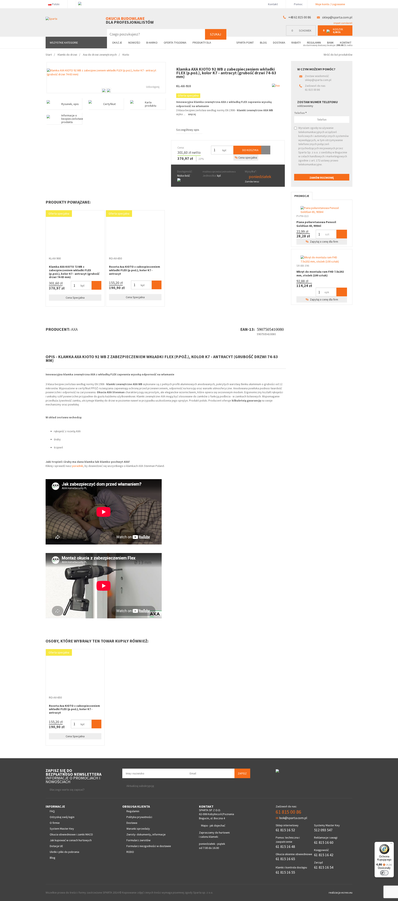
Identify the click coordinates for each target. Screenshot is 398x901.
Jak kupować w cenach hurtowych (71, 840)
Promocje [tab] (301, 196)
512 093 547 (323, 830)
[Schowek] (265, 150)
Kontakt (272, 4)
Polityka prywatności (139, 817)
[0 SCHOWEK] (302, 34)
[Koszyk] (96, 285)
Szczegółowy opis (187, 130)
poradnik (77, 466)
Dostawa (279, 42)
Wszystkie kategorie (64, 42)
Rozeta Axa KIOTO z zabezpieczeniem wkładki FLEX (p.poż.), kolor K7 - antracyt (134, 270)
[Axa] (276, 85)
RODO (130, 852)
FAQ (52, 811)
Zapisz (242, 773)
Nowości (134, 42)
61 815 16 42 (323, 854)
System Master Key (62, 828)
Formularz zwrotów (138, 840)
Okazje (117, 42)
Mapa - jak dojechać (213, 825)
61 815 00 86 (312, 90)
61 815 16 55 (285, 872)
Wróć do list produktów (338, 54)
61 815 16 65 (285, 858)
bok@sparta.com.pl (293, 818)
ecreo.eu (346, 892)
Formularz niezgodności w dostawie (148, 846)
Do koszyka (250, 150)
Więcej (192, 114)
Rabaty (296, 42)
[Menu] (391, 844)
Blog (263, 42)
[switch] (384, 872)
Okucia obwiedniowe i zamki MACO (71, 834)
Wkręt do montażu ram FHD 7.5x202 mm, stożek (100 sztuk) (320, 273)
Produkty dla (202, 42)
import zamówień (342, 22)
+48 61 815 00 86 (299, 17)
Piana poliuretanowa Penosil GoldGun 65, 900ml (316, 224)
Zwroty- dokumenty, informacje (146, 834)
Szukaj (215, 34)
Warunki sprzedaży (138, 828)
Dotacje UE (56, 846)
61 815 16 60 (323, 842)
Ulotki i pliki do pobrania (64, 852)
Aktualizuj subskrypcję (140, 786)
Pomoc (298, 4)
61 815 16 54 (323, 867)
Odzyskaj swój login (62, 817)
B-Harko (152, 42)
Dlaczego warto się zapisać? (67, 789)
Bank (330, 42)
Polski (55, 4)
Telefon (300, 113)
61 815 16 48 (285, 846)
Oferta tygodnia (175, 42)
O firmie (55, 823)
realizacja (335, 892)
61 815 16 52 (285, 830)
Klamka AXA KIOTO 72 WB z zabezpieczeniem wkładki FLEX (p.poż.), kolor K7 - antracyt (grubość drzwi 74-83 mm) (74, 272)
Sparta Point (245, 42)
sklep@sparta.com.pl (337, 17)
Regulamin (314, 42)
